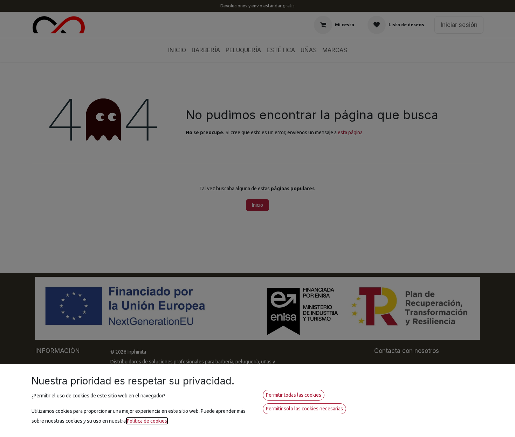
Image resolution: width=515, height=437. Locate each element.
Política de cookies (147, 421)
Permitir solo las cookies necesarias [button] (304, 408)
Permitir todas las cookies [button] (293, 395)
